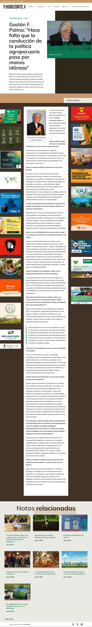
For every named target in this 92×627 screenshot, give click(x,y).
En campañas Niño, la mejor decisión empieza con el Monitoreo (17, 606)
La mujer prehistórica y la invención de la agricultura (45, 573)
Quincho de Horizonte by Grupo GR (80, 6)
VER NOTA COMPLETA (73, 100)
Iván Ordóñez (56, 6)
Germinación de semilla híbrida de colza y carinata (45, 536)
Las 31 (49, 6)
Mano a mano (23, 18)
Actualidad (30, 6)
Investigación (40, 6)
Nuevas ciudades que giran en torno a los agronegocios (74, 573)
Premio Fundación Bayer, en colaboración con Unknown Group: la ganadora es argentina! (17, 538)
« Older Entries (9, 619)
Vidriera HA (64, 6)
